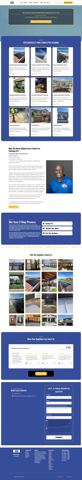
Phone (47, 400)
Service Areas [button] (35, 2)
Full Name (48, 394)
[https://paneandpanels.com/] (12, 2)
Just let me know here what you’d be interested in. (57, 406)
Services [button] (25, 2)
